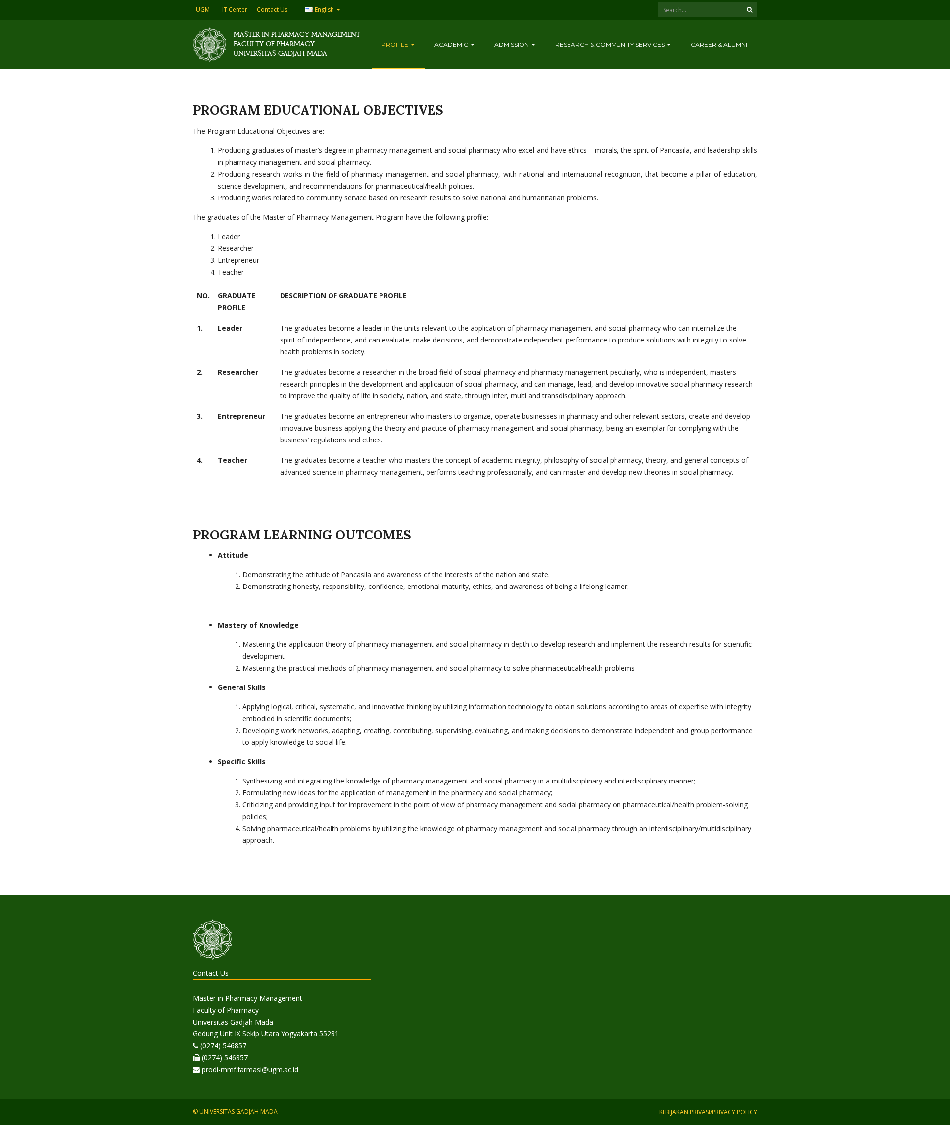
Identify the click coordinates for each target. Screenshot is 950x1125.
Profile (395, 44)
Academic (452, 44)
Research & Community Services (610, 44)
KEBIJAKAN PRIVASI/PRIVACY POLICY (708, 1112)
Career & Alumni (719, 44)
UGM (203, 9)
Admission (512, 44)
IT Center (234, 9)
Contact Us (272, 9)
